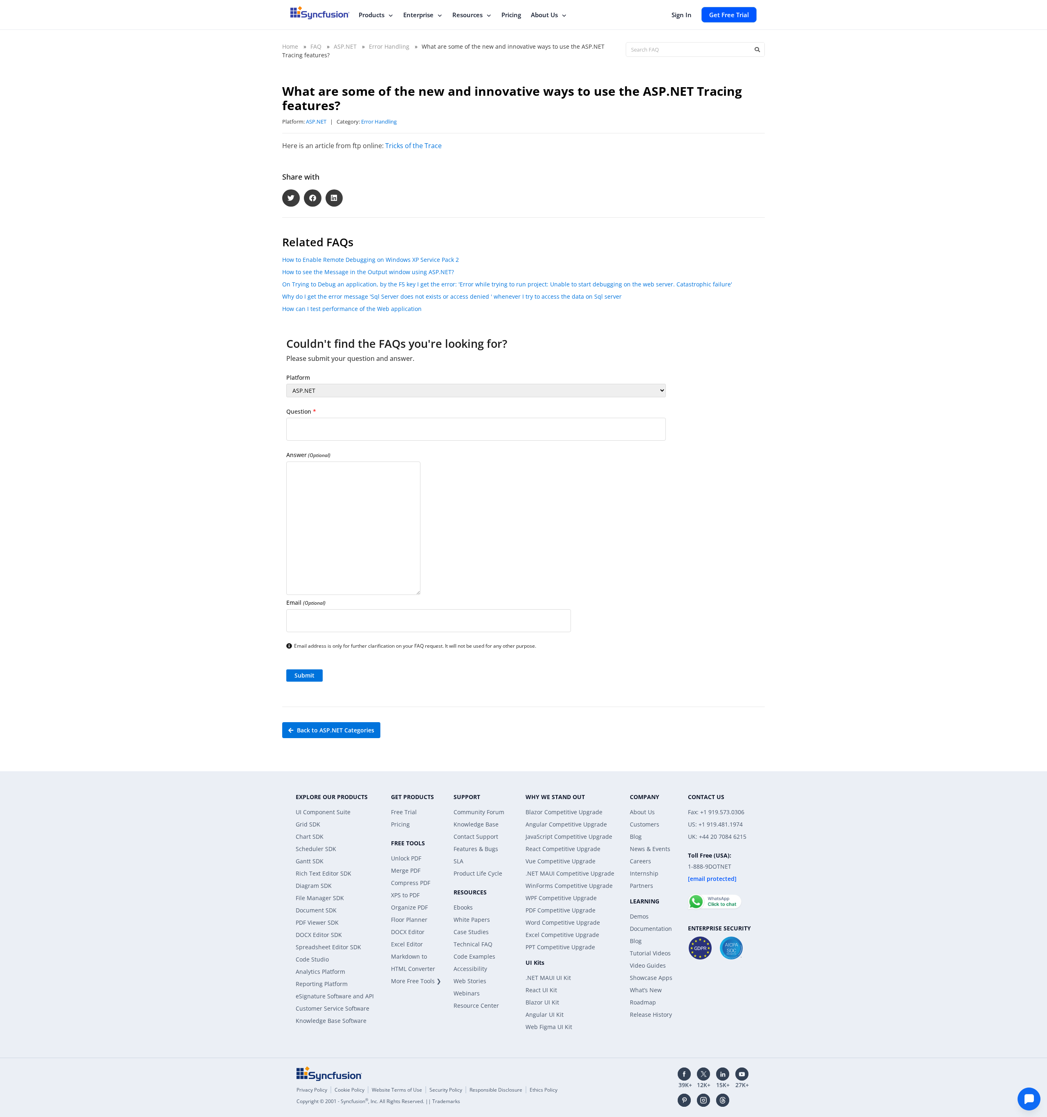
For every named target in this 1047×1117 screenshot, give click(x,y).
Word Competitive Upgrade (563, 922)
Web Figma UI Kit (549, 1027)
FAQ (315, 46)
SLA (458, 861)
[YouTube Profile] (741, 1074)
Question (301, 411)
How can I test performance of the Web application (352, 309)
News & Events (650, 849)
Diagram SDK (314, 886)
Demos (639, 916)
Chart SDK (310, 836)
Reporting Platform (322, 984)
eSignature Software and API (335, 996)
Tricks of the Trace (413, 145)
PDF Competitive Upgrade (560, 910)
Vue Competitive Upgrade (560, 861)
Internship (644, 873)
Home (290, 46)
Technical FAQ (473, 944)
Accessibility (470, 969)
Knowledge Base (476, 824)
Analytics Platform (320, 971)
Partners (641, 886)
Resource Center (476, 1005)
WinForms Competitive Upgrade (569, 886)
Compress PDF (410, 883)
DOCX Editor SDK (319, 935)
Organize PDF (409, 907)
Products (371, 15)
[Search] (757, 49)
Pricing (511, 15)
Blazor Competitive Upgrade (564, 812)
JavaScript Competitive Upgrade (569, 836)
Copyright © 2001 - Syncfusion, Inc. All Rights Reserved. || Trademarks (378, 1101)
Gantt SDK (310, 861)
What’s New (646, 990)
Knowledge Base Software (331, 1021)
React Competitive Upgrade (563, 849)
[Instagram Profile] (703, 1100)
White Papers (472, 919)
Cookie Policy (349, 1089)
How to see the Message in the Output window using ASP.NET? (368, 272)
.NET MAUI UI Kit (548, 978)
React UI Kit (541, 990)
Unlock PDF (406, 858)
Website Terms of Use (397, 1089)
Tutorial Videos (650, 953)
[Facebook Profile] (684, 1074)
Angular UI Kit (545, 1014)
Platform (298, 377)
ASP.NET (345, 46)
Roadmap (643, 1002)
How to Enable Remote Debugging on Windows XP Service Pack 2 (370, 259)
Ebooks (463, 907)
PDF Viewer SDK (317, 922)
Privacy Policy (312, 1089)
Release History (651, 1014)
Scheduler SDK (316, 849)
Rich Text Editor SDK (323, 873)
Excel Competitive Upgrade (562, 935)
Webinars (467, 993)
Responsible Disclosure (496, 1089)
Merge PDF (405, 870)
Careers (640, 861)
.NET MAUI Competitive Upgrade (570, 873)
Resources (467, 15)
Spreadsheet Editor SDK (328, 947)
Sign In (682, 15)
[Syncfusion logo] (320, 12)
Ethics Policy (543, 1089)
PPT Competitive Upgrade (560, 947)
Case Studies (471, 932)
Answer (308, 455)
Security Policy (445, 1089)
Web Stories (470, 981)
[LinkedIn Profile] (722, 1074)
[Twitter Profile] (703, 1074)
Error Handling (389, 46)
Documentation (651, 928)
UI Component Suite (323, 812)
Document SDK (316, 910)
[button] (291, 198)
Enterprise (418, 15)
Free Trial (404, 812)
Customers (644, 824)
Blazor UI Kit (542, 1002)
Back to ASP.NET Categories (334, 730)
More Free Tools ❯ (416, 981)
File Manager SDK (320, 898)
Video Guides (648, 965)
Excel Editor (407, 944)
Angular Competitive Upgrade (566, 824)
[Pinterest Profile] (684, 1100)
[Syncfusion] (329, 1073)
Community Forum (479, 812)
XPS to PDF (405, 895)
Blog (636, 836)
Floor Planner (409, 919)
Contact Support (476, 836)
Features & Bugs (476, 849)
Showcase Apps (651, 978)
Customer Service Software (332, 1008)
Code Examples (474, 956)
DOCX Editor (408, 932)
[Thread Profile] (722, 1100)
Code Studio (312, 959)
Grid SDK (308, 824)
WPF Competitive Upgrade (561, 898)
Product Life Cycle (478, 873)
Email (306, 602)
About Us (544, 15)
